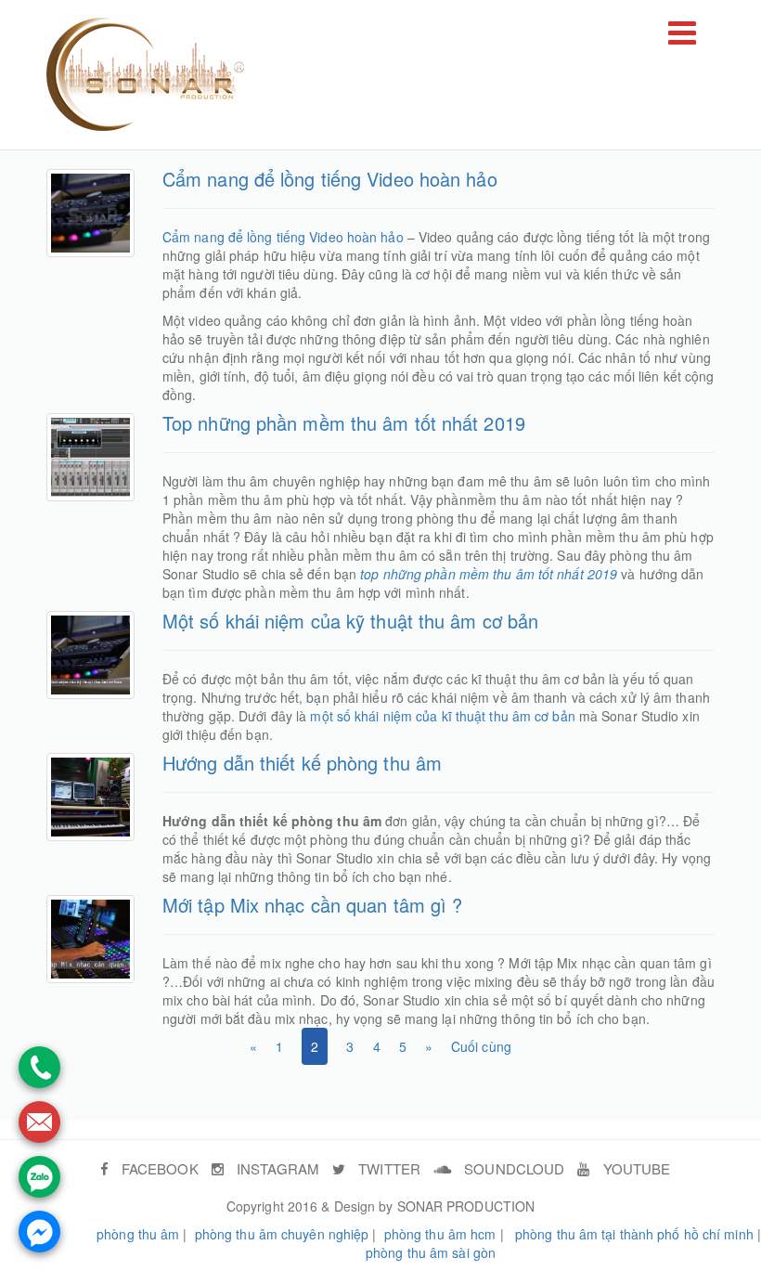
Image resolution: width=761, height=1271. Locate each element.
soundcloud (512, 1168)
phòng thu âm (138, 1234)
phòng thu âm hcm (440, 1234)
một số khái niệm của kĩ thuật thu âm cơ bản (442, 716)
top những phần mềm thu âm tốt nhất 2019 (488, 573)
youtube (635, 1168)
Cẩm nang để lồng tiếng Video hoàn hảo (329, 178)
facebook (158, 1168)
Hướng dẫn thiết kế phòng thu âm (302, 762)
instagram (276, 1168)
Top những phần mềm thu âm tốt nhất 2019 (343, 422)
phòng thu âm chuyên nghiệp (282, 1234)
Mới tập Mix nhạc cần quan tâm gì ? (312, 904)
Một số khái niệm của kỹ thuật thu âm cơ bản (350, 620)
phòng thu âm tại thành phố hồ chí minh (634, 1234)
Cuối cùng (481, 1046)
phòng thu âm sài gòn (431, 1252)
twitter (387, 1168)
